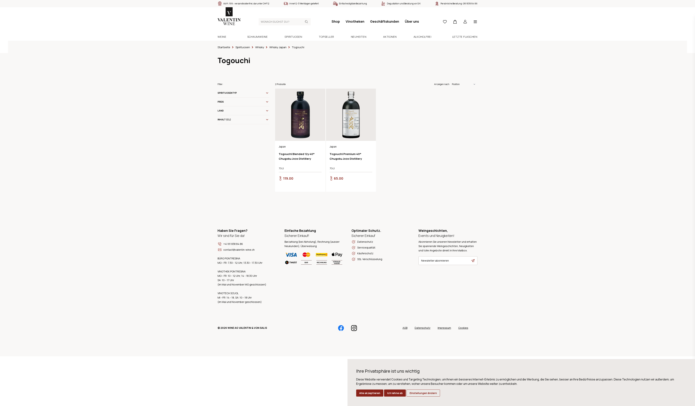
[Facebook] (341, 328)
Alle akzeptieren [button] (369, 393)
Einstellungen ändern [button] (423, 393)
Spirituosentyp (227, 92)
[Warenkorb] (455, 21)
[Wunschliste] (445, 21)
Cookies (463, 328)
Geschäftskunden (384, 21)
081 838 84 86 (470, 3)
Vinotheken (355, 21)
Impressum (444, 328)
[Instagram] (354, 328)
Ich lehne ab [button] (395, 393)
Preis (221, 101)
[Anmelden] (465, 21)
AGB (405, 328)
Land (221, 110)
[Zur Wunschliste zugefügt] (319, 94)
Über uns (412, 21)
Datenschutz (422, 328)
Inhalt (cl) (224, 119)
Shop (336, 21)
